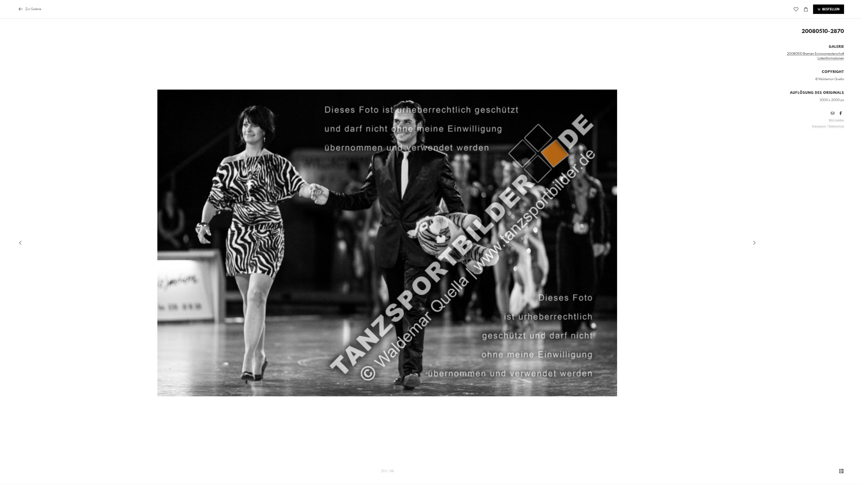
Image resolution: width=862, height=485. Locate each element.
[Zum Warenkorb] (806, 9)
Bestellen (830, 9)
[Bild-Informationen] (841, 471)
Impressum (819, 126)
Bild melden (836, 120)
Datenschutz (836, 126)
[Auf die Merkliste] (796, 9)
